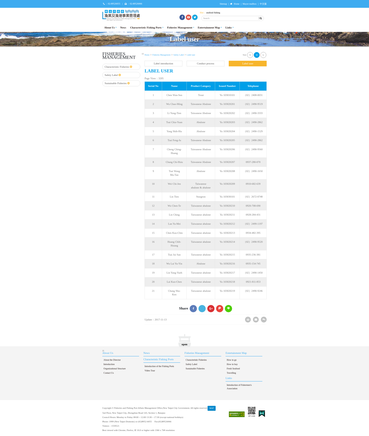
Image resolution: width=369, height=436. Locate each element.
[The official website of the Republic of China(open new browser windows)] (262, 413)
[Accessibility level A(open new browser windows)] (237, 414)
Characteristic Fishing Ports (146, 27)
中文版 (263, 4)
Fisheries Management (179, 27)
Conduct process (205, 63)
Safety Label (112, 75)
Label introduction (163, 63)
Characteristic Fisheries (117, 66)
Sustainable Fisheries (116, 83)
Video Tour (150, 370)
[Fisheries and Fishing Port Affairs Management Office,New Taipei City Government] (122, 15)
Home (236, 4)
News (123, 27)
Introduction (109, 364)
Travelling (231, 373)
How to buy (232, 364)
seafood (209, 12)
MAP (211, 408)
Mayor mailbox (250, 4)
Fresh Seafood (233, 368)
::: (143, 53)
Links (228, 27)
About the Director (112, 360)
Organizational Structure (114, 368)
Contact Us (108, 373)
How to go (232, 360)
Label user (191, 55)
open (184, 344)
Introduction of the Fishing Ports (159, 366)
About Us (109, 27)
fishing (217, 12)
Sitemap (223, 4)
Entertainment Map (209, 27)
